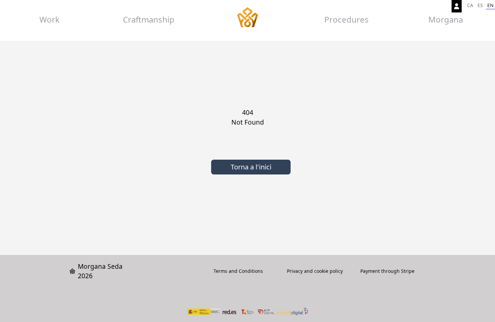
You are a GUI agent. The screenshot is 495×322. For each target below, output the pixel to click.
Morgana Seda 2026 (100, 271)
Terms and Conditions (238, 271)
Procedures (346, 19)
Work (49, 19)
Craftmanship (148, 19)
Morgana (445, 19)
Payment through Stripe (387, 271)
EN (490, 5)
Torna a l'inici (251, 166)
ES (480, 5)
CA (470, 5)
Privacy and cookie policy (315, 271)
